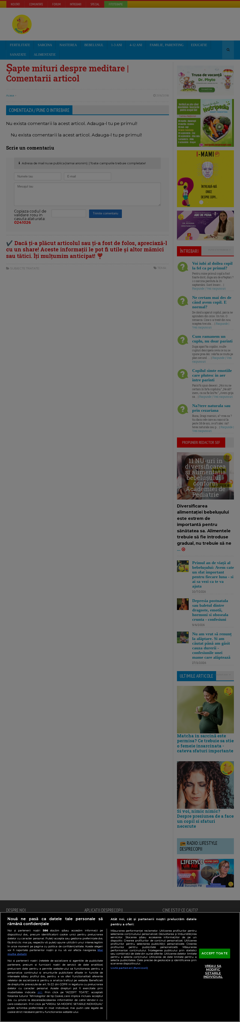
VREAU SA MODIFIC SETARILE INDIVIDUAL (213, 971)
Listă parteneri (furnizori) (129, 968)
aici (40, 992)
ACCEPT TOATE (215, 953)
